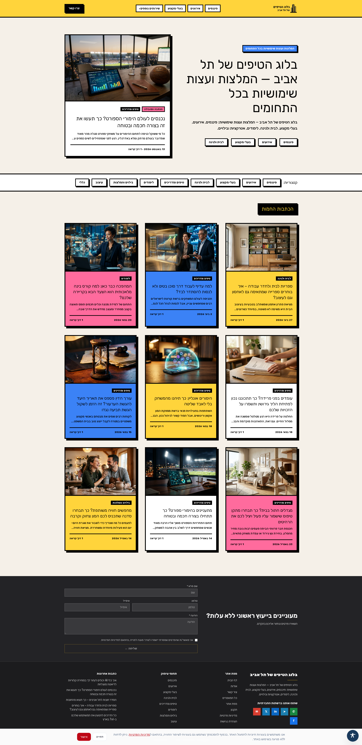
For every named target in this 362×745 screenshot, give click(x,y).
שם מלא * (192, 586)
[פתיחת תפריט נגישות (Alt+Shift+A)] (353, 736)
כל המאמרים (229, 698)
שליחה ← (131, 648)
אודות (234, 686)
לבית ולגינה (216, 142)
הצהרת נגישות (228, 721)
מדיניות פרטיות (228, 715)
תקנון (234, 709)
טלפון (194, 600)
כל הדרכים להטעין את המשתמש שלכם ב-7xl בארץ (93, 717)
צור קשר (232, 692)
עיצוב (99, 182)
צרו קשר (74, 8)
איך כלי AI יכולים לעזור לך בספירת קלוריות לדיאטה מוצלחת (92, 682)
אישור (84, 737)
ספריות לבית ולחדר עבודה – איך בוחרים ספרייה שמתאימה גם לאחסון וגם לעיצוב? (93, 707)
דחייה (99, 737)
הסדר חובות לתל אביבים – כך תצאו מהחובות (91, 700)
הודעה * (193, 615)
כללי (82, 182)
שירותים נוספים (149, 8)
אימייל (126, 600)
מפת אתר (231, 704)
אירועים (195, 8)
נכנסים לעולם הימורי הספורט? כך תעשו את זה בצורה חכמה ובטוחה (91, 692)
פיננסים (213, 8)
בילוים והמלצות (123, 182)
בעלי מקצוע (175, 8)
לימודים (149, 182)
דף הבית (232, 680)
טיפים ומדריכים (174, 182)
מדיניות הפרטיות (139, 734)
